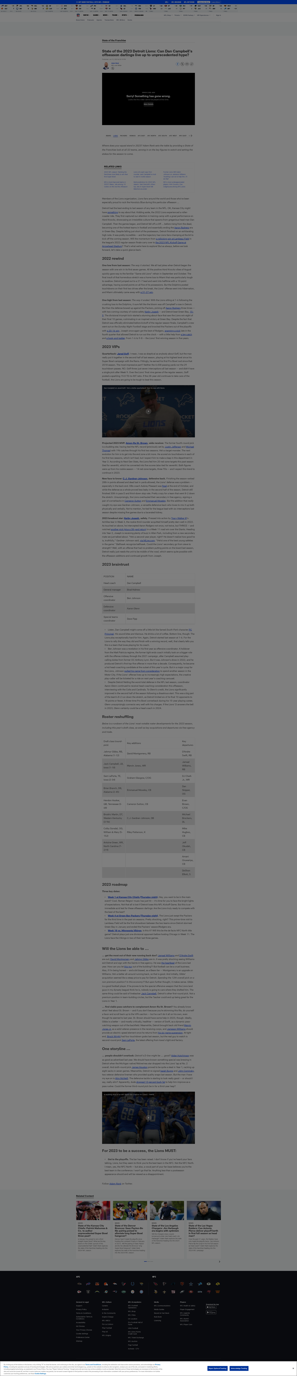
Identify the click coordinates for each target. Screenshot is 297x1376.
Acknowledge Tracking (239, 1368)
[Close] (293, 1368)
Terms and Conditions (93, 1364)
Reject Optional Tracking (217, 1368)
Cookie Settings (40, 1373)
